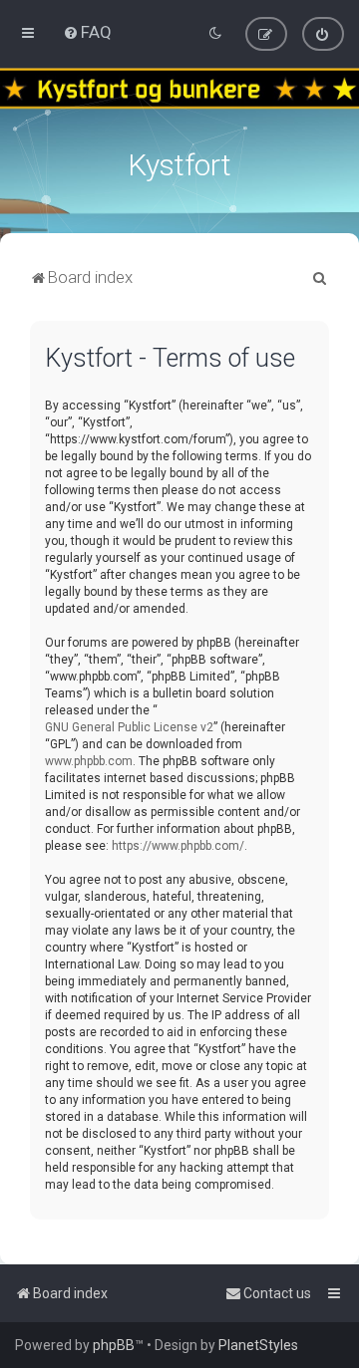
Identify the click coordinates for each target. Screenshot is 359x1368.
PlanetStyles (258, 1345)
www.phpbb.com (89, 761)
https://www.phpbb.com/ (178, 846)
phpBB (114, 1345)
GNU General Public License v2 (129, 727)
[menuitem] (87, 32)
